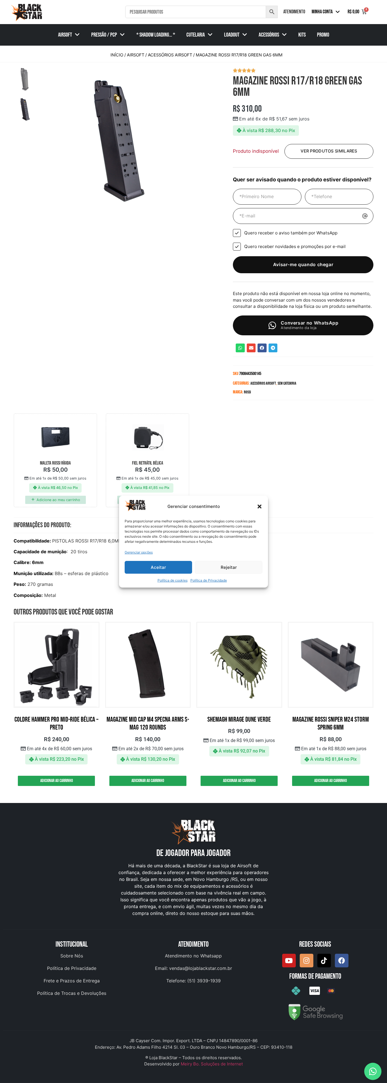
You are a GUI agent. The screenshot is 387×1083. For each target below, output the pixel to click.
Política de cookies (173, 580)
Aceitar (158, 567)
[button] (259, 506)
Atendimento (294, 12)
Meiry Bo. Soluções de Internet (212, 1064)
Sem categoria (287, 383)
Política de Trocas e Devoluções (71, 993)
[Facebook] (341, 960)
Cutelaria (195, 34)
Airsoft (65, 34)
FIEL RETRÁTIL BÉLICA (147, 463)
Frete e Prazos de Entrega (72, 981)
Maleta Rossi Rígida (55, 463)
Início (116, 55)
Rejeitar (229, 567)
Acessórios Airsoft (170, 55)
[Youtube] (289, 960)
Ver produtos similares (329, 151)
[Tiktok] (324, 960)
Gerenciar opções (139, 552)
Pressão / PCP (104, 34)
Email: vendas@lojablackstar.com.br (193, 968)
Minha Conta (322, 12)
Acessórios (269, 34)
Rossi (247, 392)
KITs (302, 34)
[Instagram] (306, 960)
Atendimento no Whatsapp (193, 956)
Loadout (231, 34)
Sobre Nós (71, 956)
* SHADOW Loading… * (155, 34)
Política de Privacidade (208, 580)
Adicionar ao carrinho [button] (56, 780)
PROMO (323, 34)
